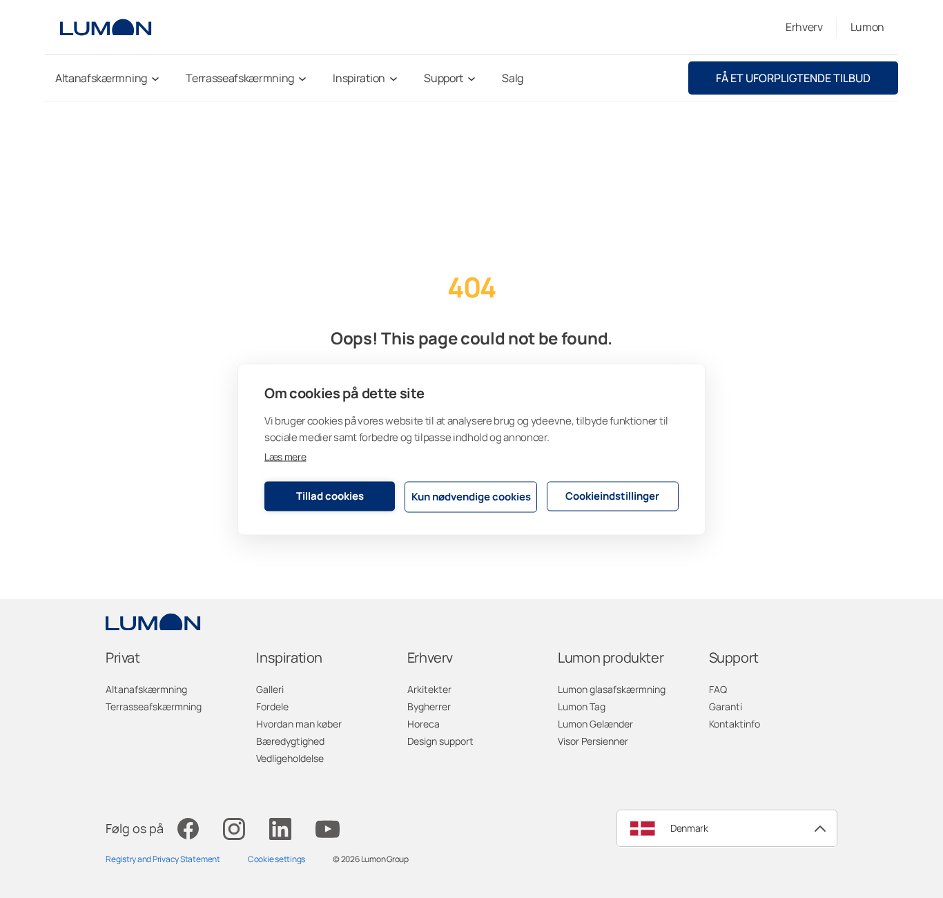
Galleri (270, 689)
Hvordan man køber (299, 723)
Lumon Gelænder (595, 723)
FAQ (718, 689)
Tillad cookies (330, 496)
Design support (440, 741)
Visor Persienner (593, 741)
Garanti (725, 706)
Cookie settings (276, 859)
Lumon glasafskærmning (611, 689)
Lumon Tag (581, 706)
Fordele (272, 706)
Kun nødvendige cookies (471, 496)
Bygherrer (429, 706)
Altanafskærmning (146, 689)
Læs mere (285, 455)
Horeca (423, 723)
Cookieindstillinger (612, 496)
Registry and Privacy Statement (163, 859)
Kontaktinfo (734, 723)
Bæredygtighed (290, 741)
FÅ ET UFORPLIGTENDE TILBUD (793, 78)
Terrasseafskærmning (154, 706)
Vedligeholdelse (290, 758)
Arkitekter (429, 689)
